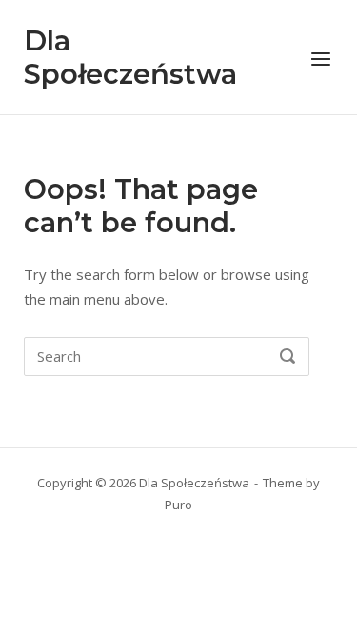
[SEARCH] (287, 357)
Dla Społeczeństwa (130, 57)
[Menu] (321, 59)
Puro (178, 504)
